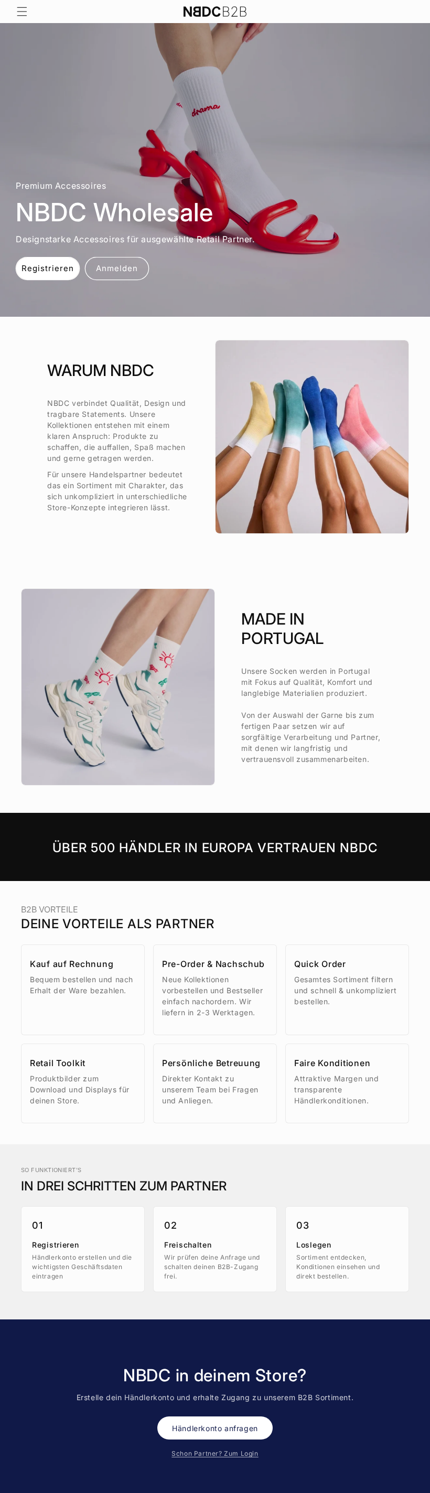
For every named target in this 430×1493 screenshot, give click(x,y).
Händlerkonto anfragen (215, 1428)
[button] (22, 11)
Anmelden (117, 268)
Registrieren (48, 268)
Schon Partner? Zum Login (214, 1453)
